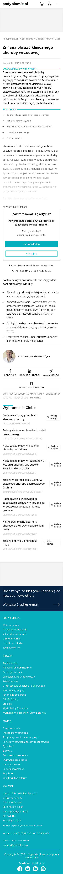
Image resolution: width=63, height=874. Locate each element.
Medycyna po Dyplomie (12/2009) (20, 549)
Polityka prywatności (13, 769)
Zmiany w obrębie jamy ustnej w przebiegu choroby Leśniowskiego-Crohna (24, 483)
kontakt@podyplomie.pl (15, 811)
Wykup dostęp (53, 417)
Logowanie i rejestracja (15, 759)
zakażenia (35, 398)
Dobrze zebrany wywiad (18, 120)
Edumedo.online (11, 647)
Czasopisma (26, 38)
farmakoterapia (35, 394)
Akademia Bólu (10, 663)
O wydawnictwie (11, 728)
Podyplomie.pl (10, 38)
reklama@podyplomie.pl (15, 845)
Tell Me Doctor (10, 699)
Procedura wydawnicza (15, 732)
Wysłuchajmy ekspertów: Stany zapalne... (24, 712)
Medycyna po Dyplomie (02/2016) (20, 454)
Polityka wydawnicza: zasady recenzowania (26, 741)
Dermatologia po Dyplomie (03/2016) (22, 438)
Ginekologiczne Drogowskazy (19, 676)
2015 (57, 38)
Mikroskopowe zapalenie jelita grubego (24, 685)
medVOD (7, 750)
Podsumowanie (14, 138)
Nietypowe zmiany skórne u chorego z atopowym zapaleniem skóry (23, 525)
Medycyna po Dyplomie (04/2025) (20, 515)
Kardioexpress (10, 681)
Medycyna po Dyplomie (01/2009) (20, 534)
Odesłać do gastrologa (17, 132)
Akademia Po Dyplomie (15, 629)
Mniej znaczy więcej (13, 690)
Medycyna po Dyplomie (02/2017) (20, 473)
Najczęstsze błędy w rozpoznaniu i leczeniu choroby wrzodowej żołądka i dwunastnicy (24, 464)
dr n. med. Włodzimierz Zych (34, 356)
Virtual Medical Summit (14, 634)
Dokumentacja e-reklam (15, 755)
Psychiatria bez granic (14, 694)
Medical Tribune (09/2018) (16, 423)
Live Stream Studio (13, 643)
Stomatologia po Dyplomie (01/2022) (22, 492)
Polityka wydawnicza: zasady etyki (21, 737)
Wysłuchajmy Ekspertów (15, 708)
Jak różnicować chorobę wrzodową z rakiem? (29, 126)
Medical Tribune (44, 38)
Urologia (7, 703)
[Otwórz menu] (57, 4)
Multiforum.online (12, 638)
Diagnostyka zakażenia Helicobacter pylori (27, 115)
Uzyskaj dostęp (31, 244)
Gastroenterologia (14, 394)
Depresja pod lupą (12, 672)
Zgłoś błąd (8, 746)
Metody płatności (12, 764)
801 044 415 (22, 271)
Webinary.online (11, 625)
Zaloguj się (23, 235)
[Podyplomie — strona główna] (15, 4)
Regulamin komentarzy (15, 778)
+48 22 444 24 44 (41, 271)
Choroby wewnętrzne (16, 398)
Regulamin (8, 773)
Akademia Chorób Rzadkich (17, 667)
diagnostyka (53, 394)
